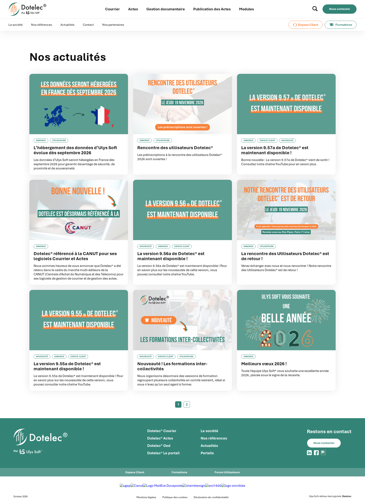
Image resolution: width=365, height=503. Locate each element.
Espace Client (308, 25)
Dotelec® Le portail (163, 453)
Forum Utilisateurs (227, 472)
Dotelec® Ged (158, 445)
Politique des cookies (174, 497)
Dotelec (346, 496)
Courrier (112, 9)
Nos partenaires (113, 25)
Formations (343, 25)
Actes (133, 9)
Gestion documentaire (165, 9)
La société (15, 25)
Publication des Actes (212, 9)
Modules (246, 9)
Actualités (67, 25)
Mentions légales (146, 497)
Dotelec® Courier (161, 431)
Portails (207, 453)
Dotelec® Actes (160, 438)
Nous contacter (339, 9)
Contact (88, 25)
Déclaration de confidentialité (211, 497)
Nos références (41, 25)
